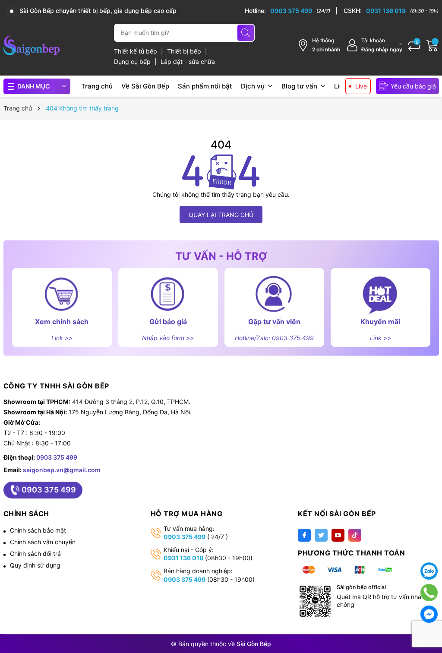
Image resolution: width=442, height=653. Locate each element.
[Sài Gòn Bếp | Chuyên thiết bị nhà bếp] (31, 45)
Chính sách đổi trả (35, 553)
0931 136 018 (183, 558)
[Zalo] (429, 571)
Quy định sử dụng (35, 565)
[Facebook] (304, 535)
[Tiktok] (354, 535)
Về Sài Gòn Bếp (145, 86)
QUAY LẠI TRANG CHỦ (221, 214)
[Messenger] (429, 614)
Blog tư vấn (300, 86)
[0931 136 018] (391, 10)
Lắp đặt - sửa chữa (188, 61)
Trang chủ (97, 86)
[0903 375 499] (291, 10)
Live (361, 86)
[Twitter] (321, 535)
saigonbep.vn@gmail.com (62, 469)
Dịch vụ (253, 86)
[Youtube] (338, 535)
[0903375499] (429, 592)
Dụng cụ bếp (133, 61)
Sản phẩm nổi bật (205, 86)
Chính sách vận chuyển (43, 542)
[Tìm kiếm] (245, 33)
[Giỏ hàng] (432, 45)
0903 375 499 (56, 457)
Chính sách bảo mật (38, 530)
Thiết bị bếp (185, 51)
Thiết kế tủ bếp (136, 51)
